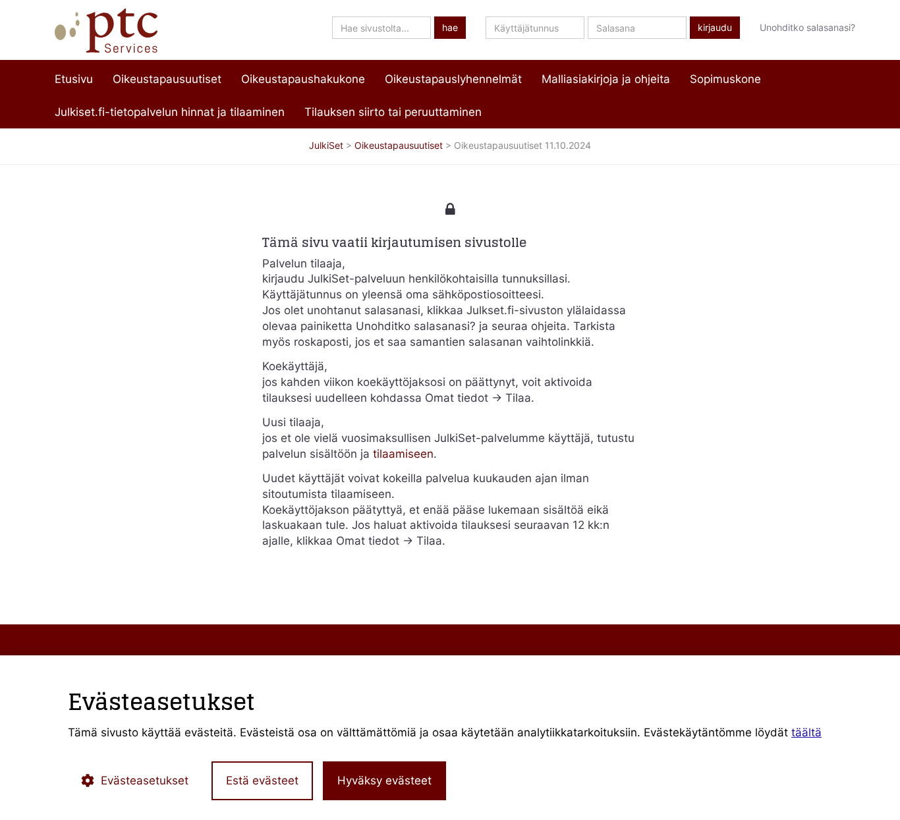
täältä (806, 732)
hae (450, 27)
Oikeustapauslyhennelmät (453, 79)
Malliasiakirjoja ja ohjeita (606, 79)
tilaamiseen (403, 453)
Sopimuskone (725, 79)
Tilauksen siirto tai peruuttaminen (393, 112)
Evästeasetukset (144, 780)
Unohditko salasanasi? (807, 27)
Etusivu (74, 79)
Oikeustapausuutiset (167, 79)
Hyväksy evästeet (384, 780)
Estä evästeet (262, 780)
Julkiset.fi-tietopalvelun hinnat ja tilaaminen (170, 112)
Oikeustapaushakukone (303, 79)
